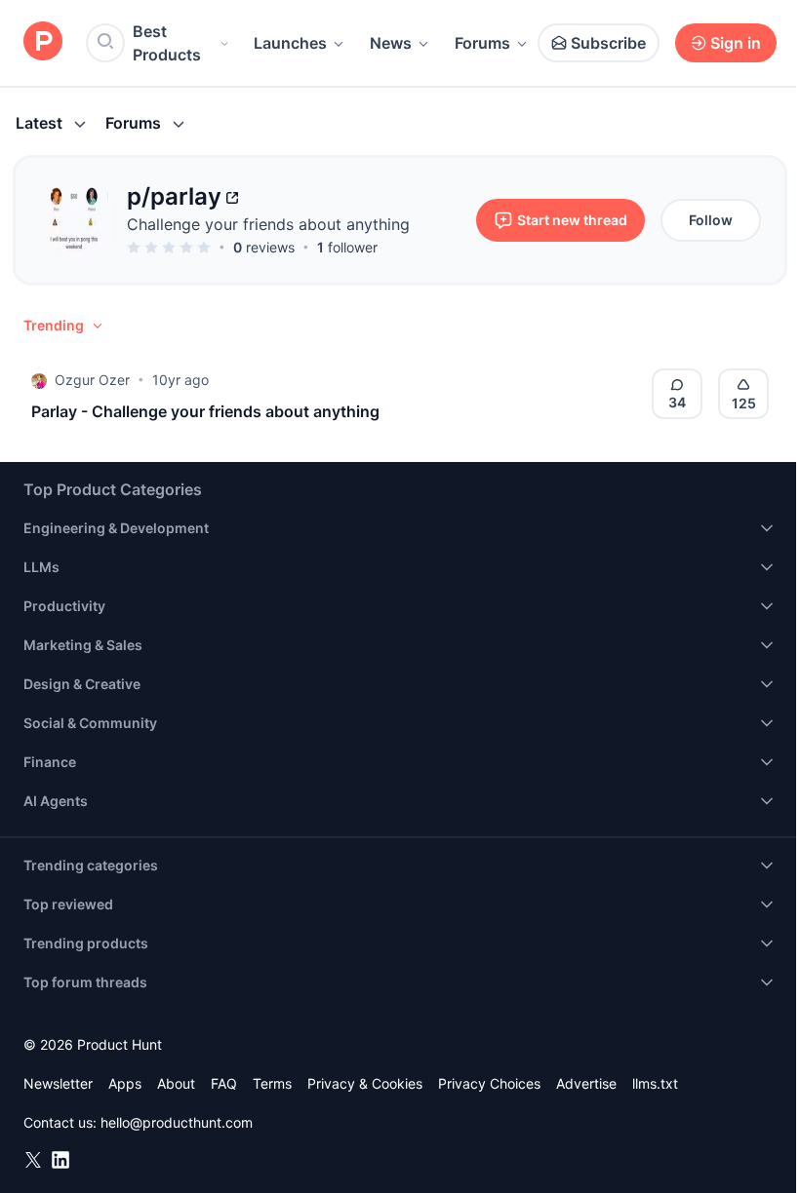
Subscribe (608, 43)
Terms (272, 1083)
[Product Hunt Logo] (42, 42)
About (176, 1083)
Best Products (167, 42)
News (391, 43)
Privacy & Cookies (364, 1083)
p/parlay (174, 196)
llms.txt (655, 1083)
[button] (64, 325)
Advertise (586, 1083)
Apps (124, 1083)
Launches (290, 43)
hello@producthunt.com (176, 1122)
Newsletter (58, 1083)
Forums (482, 43)
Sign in (735, 43)
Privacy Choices (489, 1083)
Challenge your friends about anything (268, 224)
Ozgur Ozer (92, 379)
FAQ (224, 1083)
